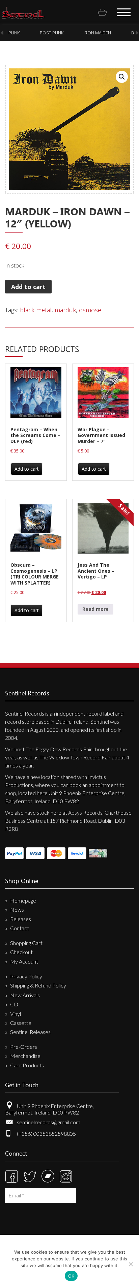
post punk (51, 33)
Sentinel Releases (30, 1032)
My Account (24, 961)
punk (14, 33)
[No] (130, 1264)
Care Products (27, 1065)
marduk (65, 310)
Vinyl (15, 1013)
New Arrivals (25, 995)
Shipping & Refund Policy (38, 985)
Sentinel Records (23, 13)
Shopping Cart (26, 943)
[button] (122, 77)
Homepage (23, 900)
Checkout (21, 952)
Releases (20, 919)
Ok (71, 1276)
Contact (19, 928)
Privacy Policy (26, 976)
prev (2, 33)
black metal (36, 310)
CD (14, 1004)
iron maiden (97, 33)
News (17, 909)
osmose (90, 310)
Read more (95, 609)
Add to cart (28, 287)
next (137, 33)
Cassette (20, 1023)
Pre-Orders (23, 1046)
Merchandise (25, 1056)
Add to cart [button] (27, 469)
